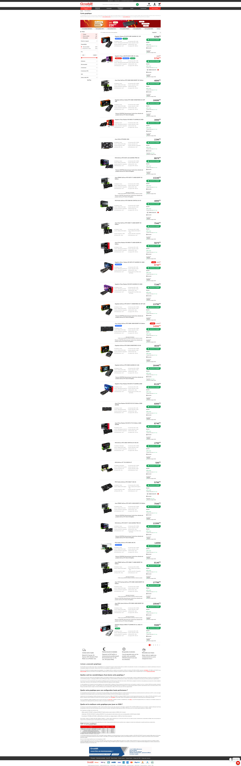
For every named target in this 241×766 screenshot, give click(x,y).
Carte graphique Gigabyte (124, 28)
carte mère (110, 699)
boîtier (131, 699)
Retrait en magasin (85, 41)
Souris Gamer (114, 758)
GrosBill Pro (111, 0)
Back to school (90, 36)
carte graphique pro (126, 16)
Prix (82, 51)
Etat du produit (84, 64)
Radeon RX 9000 (83, 671)
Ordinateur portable (100, 758)
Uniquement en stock (90, 48)
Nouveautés (90, 38)
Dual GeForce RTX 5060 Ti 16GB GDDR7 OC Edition (91, 729)
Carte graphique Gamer (112, 28)
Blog (152, 765)
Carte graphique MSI (137, 28)
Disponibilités (84, 44)
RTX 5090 (146, 670)
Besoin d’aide (117, 0)
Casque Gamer (129, 758)
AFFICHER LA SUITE (120, 745)
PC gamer (93, 758)
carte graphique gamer (106, 16)
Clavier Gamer (121, 758)
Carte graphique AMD (100, 28)
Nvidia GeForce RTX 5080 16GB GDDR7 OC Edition (91, 732)
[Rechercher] (137, 4)
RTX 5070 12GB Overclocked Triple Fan (91, 730)
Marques (149, 765)
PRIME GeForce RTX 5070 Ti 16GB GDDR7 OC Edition (91, 728)
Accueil (81, 10)
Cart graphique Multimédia (87, 28)
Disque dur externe (146, 758)
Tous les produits (90, 46)
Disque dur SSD (137, 758)
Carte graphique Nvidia (149, 28)
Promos (90, 34)
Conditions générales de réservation (93, 765)
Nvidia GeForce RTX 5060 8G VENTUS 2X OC (91, 731)
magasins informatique (151, 671)
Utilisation (83, 61)
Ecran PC (108, 758)
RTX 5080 (113, 697)
